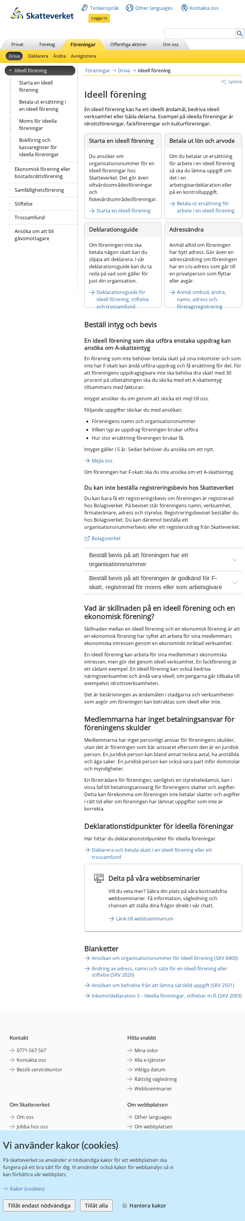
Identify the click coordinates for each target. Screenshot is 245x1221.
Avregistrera (83, 56)
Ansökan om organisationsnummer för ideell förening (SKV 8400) (165, 958)
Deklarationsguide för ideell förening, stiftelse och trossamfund (123, 299)
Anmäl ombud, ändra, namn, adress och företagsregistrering (202, 299)
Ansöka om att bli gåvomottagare (34, 235)
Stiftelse (24, 203)
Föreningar (83, 44)
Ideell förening (31, 70)
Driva (14, 56)
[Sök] (240, 34)
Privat (17, 44)
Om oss (171, 44)
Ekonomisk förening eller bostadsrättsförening (43, 173)
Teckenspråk (104, 8)
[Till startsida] (42, 17)
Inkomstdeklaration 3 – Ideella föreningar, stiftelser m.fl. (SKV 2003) (167, 995)
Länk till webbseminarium (145, 918)
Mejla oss (102, 460)
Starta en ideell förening (36, 86)
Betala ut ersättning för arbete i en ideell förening (206, 207)
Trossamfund (30, 217)
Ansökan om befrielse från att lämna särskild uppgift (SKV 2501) (163, 985)
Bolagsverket (106, 538)
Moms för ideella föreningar (38, 124)
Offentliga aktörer (128, 44)
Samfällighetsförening (39, 190)
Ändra (59, 56)
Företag (47, 44)
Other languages (154, 8)
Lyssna (235, 81)
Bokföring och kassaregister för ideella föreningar (39, 147)
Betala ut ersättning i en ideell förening (42, 105)
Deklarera (38, 56)
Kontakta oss (204, 8)
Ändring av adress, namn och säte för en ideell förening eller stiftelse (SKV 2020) (159, 971)
